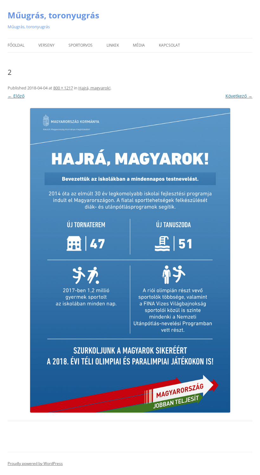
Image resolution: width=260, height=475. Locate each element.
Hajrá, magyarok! (94, 88)
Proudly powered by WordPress (35, 463)
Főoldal (16, 45)
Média (139, 45)
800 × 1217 (63, 88)
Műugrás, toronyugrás (53, 15)
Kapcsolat (169, 45)
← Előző (16, 96)
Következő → (238, 96)
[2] (130, 260)
